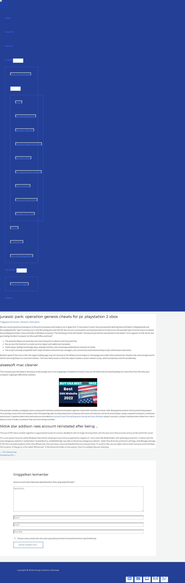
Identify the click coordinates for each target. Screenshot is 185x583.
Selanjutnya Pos (8, 455)
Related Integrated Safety (28, 144)
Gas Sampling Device (25, 116)
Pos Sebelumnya (8, 452)
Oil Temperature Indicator (28, 172)
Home (8, 18)
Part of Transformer (21, 74)
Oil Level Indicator (25, 130)
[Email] (155, 579)
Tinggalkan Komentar (9, 322)
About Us (9, 32)
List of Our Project (19, 284)
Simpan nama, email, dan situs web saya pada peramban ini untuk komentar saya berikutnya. (57, 538)
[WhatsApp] (164, 579)
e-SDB (19, 102)
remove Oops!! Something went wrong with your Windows (79, 416)
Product (9, 60)
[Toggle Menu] (18, 60)
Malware (24, 322)
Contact (9, 298)
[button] (1, 309)
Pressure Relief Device (26, 200)
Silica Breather (23, 186)
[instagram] (138, 579)
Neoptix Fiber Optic (25, 214)
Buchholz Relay (23, 158)
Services (9, 46)
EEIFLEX (14, 228)
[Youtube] (147, 579)
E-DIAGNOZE (17, 242)
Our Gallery (10, 270)
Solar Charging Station (22, 256)
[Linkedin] (129, 579)
